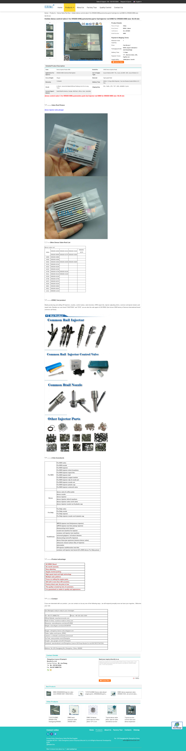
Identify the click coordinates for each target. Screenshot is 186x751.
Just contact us (71, 749)
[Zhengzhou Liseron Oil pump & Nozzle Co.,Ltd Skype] (48, 670)
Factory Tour (92, 7)
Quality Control (105, 7)
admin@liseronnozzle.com (131, 740)
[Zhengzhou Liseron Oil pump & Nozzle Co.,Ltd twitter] (55, 734)
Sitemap (136, 730)
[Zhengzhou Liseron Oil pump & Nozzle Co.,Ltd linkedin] (47, 734)
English (138, 1)
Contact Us (118, 7)
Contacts (128, 730)
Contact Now (119, 62)
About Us (80, 7)
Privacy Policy (50, 738)
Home (60, 7)
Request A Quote (126, 1)
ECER (48, 742)
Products (68, 7)
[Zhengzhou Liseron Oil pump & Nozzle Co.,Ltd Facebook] (51, 734)
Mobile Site (51, 744)
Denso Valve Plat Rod (63, 13)
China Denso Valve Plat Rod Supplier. (66, 738)
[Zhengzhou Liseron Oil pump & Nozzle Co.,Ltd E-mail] (51, 670)
